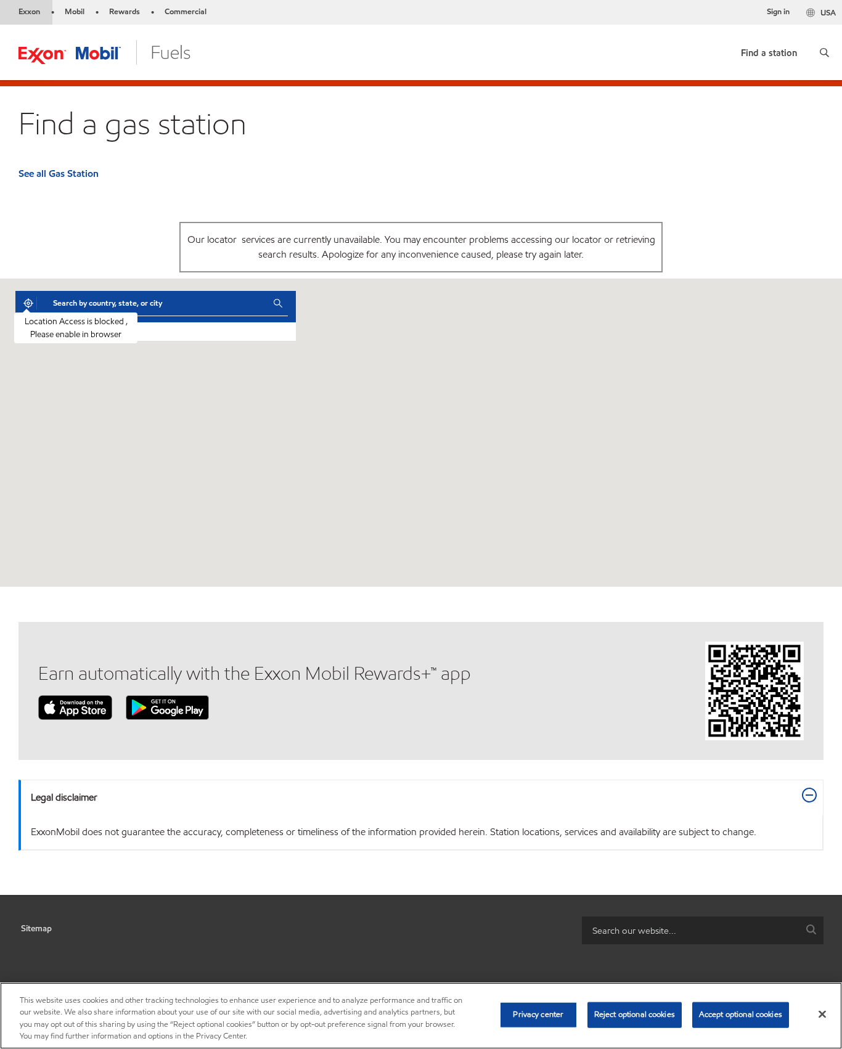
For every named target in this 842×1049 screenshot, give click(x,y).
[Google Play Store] (167, 706)
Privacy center (538, 1014)
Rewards (124, 11)
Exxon (29, 11)
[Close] (822, 1013)
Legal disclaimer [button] (64, 797)
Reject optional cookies (634, 1014)
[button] (824, 52)
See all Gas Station (58, 173)
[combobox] (153, 303)
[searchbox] (690, 930)
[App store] (75, 706)
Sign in (778, 11)
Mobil (74, 11)
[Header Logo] (104, 51)
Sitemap (36, 928)
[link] (769, 50)
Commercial (185, 11)
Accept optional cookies (740, 1014)
